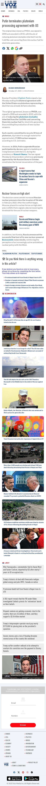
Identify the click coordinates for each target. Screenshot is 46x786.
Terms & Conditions (18, 766)
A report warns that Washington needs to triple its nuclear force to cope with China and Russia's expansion (31, 176)
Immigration (30, 744)
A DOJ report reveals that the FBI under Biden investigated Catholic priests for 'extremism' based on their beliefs (22, 602)
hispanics (11, 11)
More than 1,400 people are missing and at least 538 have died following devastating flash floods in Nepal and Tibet (23, 466)
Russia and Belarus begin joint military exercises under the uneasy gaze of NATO (31, 222)
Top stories (36, 253)
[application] (23, 667)
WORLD (41, 11)
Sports (7, 750)
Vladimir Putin (10, 253)
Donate (3, 11)
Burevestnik (7, 240)
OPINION (7, 753)
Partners (29, 753)
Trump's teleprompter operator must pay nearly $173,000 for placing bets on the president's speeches (20, 626)
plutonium (24, 253)
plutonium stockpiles (28, 117)
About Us (8, 757)
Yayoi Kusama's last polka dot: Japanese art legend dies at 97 (24, 439)
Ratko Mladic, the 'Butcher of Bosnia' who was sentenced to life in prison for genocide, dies (23, 411)
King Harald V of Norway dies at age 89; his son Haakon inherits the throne (22, 321)
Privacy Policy (33, 763)
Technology (30, 750)
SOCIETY (7, 747)
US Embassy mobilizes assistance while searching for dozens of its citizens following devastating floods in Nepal (24, 523)
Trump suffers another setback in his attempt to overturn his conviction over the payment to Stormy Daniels (22, 648)
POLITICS (25, 11)
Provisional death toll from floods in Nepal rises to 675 (23, 277)
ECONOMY (8, 744)
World (7, 16)
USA (19, 11)
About (14, 763)
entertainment (31, 747)
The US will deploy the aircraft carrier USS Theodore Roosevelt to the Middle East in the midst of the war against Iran (23, 382)
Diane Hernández (17, 88)
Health (33, 11)
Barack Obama (20, 154)
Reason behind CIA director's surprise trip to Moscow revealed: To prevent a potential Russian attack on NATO (22, 495)
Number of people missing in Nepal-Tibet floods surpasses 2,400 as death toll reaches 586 (24, 281)
